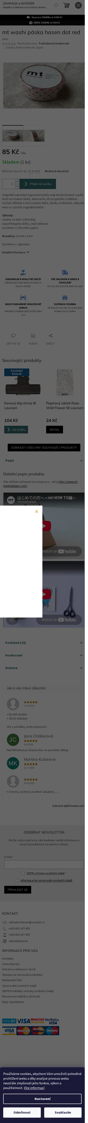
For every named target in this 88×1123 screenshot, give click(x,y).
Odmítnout (22, 1112)
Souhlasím (63, 1112)
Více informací (34, 1088)
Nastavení (42, 1099)
